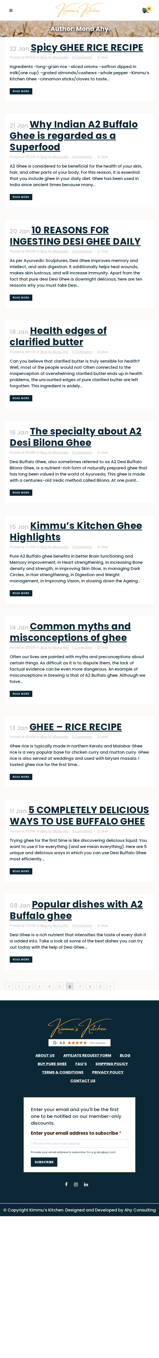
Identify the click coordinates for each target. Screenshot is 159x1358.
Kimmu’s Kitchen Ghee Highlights (76, 531)
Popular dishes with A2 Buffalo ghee (76, 910)
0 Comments (82, 57)
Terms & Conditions (62, 1072)
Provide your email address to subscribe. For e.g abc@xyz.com (73, 1152)
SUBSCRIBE (44, 1162)
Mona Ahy (61, 57)
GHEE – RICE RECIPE (76, 726)
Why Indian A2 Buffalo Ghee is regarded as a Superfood (74, 136)
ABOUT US (45, 1055)
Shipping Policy (111, 1064)
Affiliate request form (87, 1055)
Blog (43, 57)
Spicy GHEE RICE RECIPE (87, 47)
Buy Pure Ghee (52, 1064)
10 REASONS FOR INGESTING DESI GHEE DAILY (75, 236)
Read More (21, 91)
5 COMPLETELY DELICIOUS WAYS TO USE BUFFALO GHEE (79, 816)
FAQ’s (81, 1064)
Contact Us (82, 1080)
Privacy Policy (108, 1072)
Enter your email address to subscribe (75, 1133)
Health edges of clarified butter (58, 336)
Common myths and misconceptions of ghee (70, 632)
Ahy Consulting (140, 1210)
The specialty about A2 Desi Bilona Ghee (76, 437)
